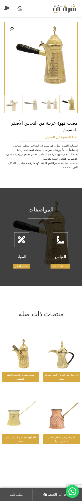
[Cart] (20, 8)
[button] (57, 494)
